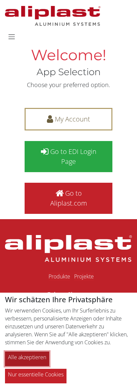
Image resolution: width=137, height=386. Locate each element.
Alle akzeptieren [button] (27, 357)
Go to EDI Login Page (72, 156)
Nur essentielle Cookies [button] (36, 374)
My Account (71, 119)
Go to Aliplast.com (68, 198)
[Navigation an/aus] (11, 36)
